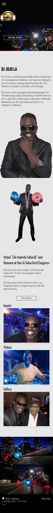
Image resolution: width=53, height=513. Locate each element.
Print (7, 498)
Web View (46, 498)
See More (26, 298)
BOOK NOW (14, 37)
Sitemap (15, 498)
